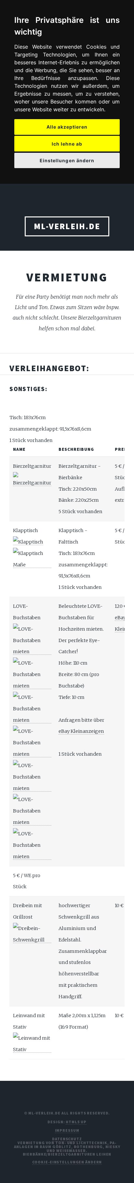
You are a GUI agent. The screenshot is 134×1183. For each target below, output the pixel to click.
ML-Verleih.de (67, 226)
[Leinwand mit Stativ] (32, 1050)
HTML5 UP (76, 1121)
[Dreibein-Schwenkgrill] (32, 940)
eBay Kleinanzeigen (81, 731)
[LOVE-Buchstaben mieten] (32, 652)
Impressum (67, 1130)
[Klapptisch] (28, 542)
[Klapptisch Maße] (32, 565)
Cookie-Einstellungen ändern (67, 1161)
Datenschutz (67, 1138)
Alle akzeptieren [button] (67, 127)
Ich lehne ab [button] (67, 144)
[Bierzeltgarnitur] (32, 483)
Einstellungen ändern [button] (67, 160)
